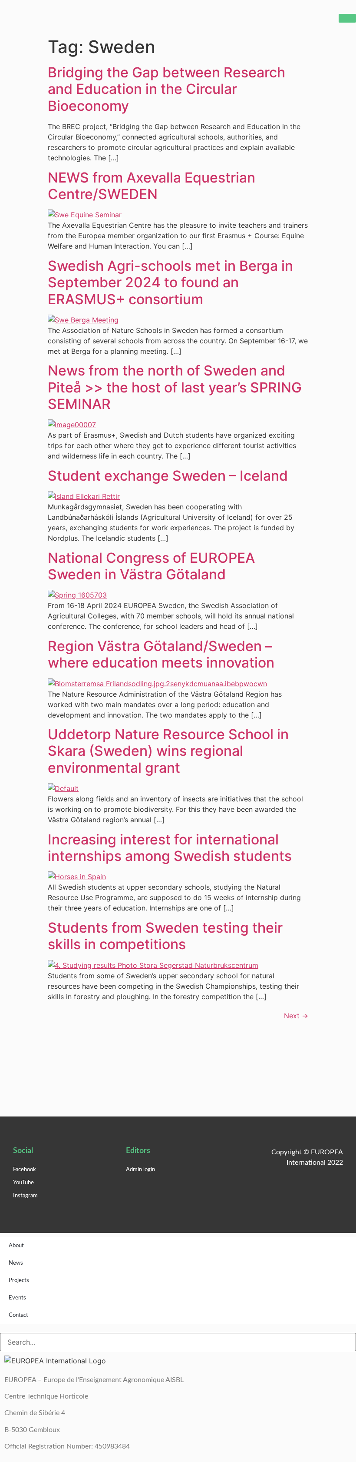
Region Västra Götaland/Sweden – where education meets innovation (161, 654)
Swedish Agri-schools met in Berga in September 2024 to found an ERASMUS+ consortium (170, 282)
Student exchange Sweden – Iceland (168, 475)
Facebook (24, 1170)
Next (296, 1015)
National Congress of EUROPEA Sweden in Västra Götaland (151, 566)
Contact (18, 1315)
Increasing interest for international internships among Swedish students (170, 847)
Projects (19, 1280)
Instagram (25, 1196)
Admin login (140, 1170)
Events (17, 1298)
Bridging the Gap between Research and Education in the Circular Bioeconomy (166, 89)
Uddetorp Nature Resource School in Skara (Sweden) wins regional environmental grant (168, 751)
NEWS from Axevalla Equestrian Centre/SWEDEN (151, 186)
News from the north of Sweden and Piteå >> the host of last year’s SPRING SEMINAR (175, 387)
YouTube (23, 1183)
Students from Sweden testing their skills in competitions (165, 936)
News (16, 1263)
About (16, 1246)
